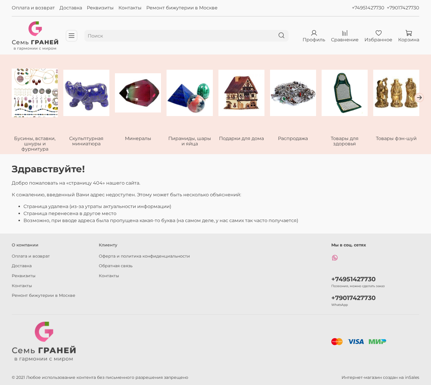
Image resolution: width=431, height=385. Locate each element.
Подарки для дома (241, 138)
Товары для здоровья (345, 141)
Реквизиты (100, 8)
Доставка (71, 8)
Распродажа (293, 138)
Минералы (138, 138)
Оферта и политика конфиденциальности (144, 256)
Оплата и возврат (33, 8)
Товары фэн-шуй (396, 138)
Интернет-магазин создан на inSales (380, 377)
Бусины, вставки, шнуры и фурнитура (34, 144)
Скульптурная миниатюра (86, 141)
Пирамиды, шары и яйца (189, 141)
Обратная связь (116, 265)
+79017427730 (403, 8)
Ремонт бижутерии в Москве (182, 8)
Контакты (130, 8)
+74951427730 (368, 8)
